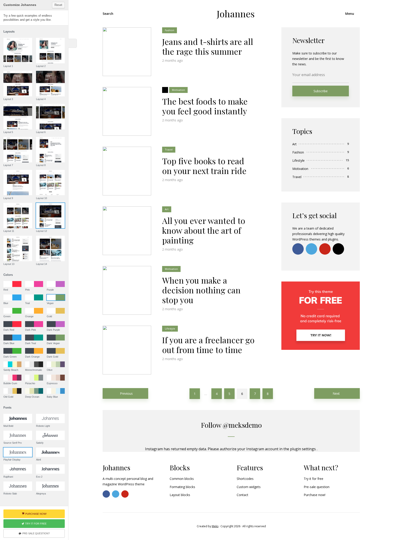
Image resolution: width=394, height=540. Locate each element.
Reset (58, 5)
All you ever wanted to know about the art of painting (203, 230)
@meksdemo (242, 425)
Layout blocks (180, 495)
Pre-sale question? (36, 533)
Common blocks (182, 478)
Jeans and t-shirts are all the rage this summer (207, 46)
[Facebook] (298, 249)
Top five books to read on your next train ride (204, 166)
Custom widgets (249, 487)
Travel (169, 149)
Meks (215, 526)
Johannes (236, 14)
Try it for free (313, 478)
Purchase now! (314, 495)
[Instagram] (338, 249)
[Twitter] (311, 249)
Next (336, 393)
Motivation (178, 90)
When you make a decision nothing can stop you (201, 290)
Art (166, 209)
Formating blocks (182, 487)
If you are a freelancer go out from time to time (208, 345)
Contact (242, 495)
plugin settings (303, 448)
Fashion (169, 30)
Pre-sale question (316, 487)
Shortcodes (245, 478)
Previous (126, 393)
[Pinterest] (325, 249)
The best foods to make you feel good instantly (205, 106)
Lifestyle (170, 328)
